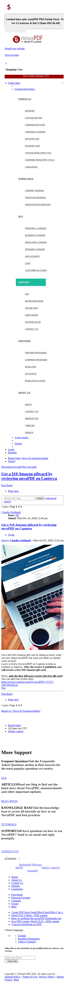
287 (17, 515)
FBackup (37, 864)
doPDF (19, 867)
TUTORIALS (8, 824)
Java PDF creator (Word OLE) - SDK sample (35, 921)
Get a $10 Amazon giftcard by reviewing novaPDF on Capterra (29, 476)
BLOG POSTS (9, 801)
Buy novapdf (29, 466)
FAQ (4, 778)
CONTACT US (9, 851)
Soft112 (46, 867)
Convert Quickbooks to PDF (26, 924)
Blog (13, 906)
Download (16, 894)
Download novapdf (11, 466)
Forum (14, 903)
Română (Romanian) (29, 938)
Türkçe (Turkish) (27, 941)
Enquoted (32, 870)
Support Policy (13, 976)
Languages (17, 889)
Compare (16, 900)
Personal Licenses (20, 897)
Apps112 (55, 867)
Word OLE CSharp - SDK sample (29, 915)
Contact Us (17, 883)
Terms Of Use (30, 976)
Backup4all (25, 864)
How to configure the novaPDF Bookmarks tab (36, 918)
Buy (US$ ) (15, 29)
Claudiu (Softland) (11, 512)
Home (14, 877)
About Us (16, 880)
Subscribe (11, 961)
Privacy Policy (47, 976)
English (22, 935)
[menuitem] (25, 89)
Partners (15, 886)
